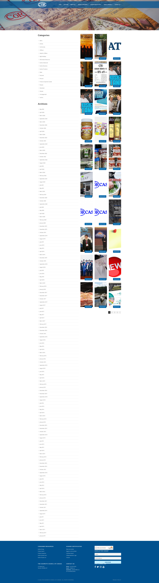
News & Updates (108, 4)
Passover (66, 4)
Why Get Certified (70, 549)
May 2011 (42, 523)
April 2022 (42, 169)
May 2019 (42, 248)
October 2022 (43, 156)
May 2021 (42, 188)
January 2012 (43, 498)
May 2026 (42, 109)
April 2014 (42, 412)
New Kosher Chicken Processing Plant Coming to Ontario (115, 242)
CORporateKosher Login (71, 555)
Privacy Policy (117, 579)
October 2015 (43, 362)
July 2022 (42, 166)
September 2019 (43, 235)
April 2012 (42, 488)
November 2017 (43, 295)
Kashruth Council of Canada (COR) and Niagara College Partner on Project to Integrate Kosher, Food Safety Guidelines (115, 211)
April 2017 (42, 317)
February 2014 (43, 419)
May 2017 (42, 314)
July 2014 (42, 403)
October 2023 (43, 141)
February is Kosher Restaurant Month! (101, 78)
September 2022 (43, 159)
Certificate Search (70, 553)
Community (42, 47)
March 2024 (42, 134)
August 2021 (42, 182)
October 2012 (43, 469)
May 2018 (42, 276)
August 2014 (42, 400)
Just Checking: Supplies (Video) (115, 188)
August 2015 (42, 368)
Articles (41, 43)
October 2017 (43, 299)
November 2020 (43, 197)
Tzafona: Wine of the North (115, 134)
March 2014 (42, 415)
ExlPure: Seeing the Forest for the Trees (115, 160)
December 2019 (43, 226)
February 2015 (43, 384)
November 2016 (43, 330)
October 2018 (43, 261)
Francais (68, 557)
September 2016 (43, 336)
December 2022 (43, 153)
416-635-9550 (73, 566)
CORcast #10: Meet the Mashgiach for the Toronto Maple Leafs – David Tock (101, 185)
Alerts (41, 40)
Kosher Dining (41, 549)
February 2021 (43, 194)
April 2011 (42, 526)
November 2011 (43, 504)
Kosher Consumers (82, 4)
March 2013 (42, 453)
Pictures (41, 78)
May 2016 (42, 346)
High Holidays (43, 56)
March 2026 (42, 115)
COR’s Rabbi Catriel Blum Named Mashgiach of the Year (87, 242)
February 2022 (43, 175)
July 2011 (42, 517)
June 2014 (42, 406)
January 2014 (43, 422)
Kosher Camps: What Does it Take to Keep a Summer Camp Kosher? (101, 296)
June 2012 (42, 482)
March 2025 (42, 122)
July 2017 (42, 308)
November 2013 (43, 428)
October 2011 (43, 507)
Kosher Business (43, 66)
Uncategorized (43, 94)
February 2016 (43, 355)
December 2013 (43, 425)
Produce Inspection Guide (46, 81)
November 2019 (43, 229)
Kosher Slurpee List (42, 557)
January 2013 (43, 460)
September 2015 (43, 365)
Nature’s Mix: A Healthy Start (101, 160)
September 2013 (43, 434)
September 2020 (43, 204)
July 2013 (42, 441)
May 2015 (42, 374)
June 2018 (42, 273)
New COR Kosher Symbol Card (115, 271)
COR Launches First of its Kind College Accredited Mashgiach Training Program (87, 268)
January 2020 (43, 223)
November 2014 (43, 393)
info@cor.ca (72, 568)
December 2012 (43, 463)
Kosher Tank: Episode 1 (87, 106)
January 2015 (43, 387)
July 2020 (42, 207)
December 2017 (43, 292)
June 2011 (42, 520)
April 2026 (42, 112)
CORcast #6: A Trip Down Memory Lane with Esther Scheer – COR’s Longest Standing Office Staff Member (101, 211)
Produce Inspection (42, 553)
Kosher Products (44, 69)
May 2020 (42, 210)
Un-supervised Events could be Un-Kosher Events (101, 270)
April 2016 (42, 349)
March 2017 (42, 321)
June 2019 (42, 245)
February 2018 (43, 286)
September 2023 (43, 144)
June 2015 (42, 371)
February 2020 (43, 220)
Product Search (41, 551)
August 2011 (42, 513)
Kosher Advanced (44, 62)
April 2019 (42, 251)
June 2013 (42, 444)
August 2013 (42, 438)
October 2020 (43, 201)
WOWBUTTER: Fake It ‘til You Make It (87, 133)
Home (60, 4)
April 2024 (42, 131)
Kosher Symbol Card (42, 555)
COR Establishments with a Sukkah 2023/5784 (101, 49)
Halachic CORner (43, 53)
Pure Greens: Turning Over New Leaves (87, 160)
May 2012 (42, 485)
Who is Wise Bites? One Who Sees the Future (101, 132)
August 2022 (42, 163)
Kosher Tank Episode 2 (115, 79)
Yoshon (41, 97)
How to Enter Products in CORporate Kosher (115, 49)
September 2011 (43, 510)
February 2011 (43, 532)
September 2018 (43, 264)
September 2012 (43, 472)
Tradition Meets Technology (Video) (87, 78)
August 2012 (42, 475)
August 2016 (42, 340)
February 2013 (43, 457)
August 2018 (42, 267)
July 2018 (42, 270)
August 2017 (42, 305)
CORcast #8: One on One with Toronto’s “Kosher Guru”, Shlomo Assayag (87, 214)
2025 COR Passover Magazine (87, 51)
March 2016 (42, 352)
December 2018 (43, 257)
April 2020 (42, 213)
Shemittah (42, 88)
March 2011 (42, 529)
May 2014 (42, 409)
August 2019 (42, 238)
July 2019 (42, 242)
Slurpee (41, 91)
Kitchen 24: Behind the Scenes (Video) (115, 105)
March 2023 (42, 150)
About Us (72, 4)
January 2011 (43, 536)
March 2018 (42, 283)
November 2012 (43, 466)
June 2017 (42, 311)
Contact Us (117, 4)
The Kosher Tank (101, 106)
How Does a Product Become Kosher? (101, 243)
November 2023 (43, 137)
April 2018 (42, 280)
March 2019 (42, 254)
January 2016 (43, 359)
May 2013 (42, 447)
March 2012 (42, 491)
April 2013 (42, 450)
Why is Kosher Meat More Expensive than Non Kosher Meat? (87, 297)
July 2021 (42, 185)
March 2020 (42, 216)
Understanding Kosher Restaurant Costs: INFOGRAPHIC (115, 297)
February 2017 (43, 324)
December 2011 (43, 501)
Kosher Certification (95, 4)
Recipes (41, 85)
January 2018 (43, 289)
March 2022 (42, 172)
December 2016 (43, 327)
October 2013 (43, 431)
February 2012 (43, 494)
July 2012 (42, 479)
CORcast (42, 50)
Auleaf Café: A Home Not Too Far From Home (87, 187)
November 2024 (43, 125)
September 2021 (43, 178)
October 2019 (43, 232)
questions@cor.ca (75, 569)
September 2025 (43, 118)
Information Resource (45, 59)
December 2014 (43, 390)
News (41, 72)
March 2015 (42, 381)
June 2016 (42, 343)
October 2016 (43, 333)
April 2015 (42, 378)
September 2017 (43, 302)
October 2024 (43, 128)
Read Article (88, 58)
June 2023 (42, 147)
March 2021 (42, 191)
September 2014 (43, 396)
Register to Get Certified (71, 551)
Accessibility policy (71, 571)
